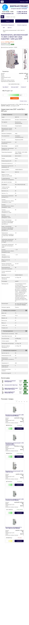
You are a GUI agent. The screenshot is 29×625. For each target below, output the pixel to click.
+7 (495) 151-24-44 (22, 12)
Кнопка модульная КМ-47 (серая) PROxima (11, 389)
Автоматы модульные (22, 25)
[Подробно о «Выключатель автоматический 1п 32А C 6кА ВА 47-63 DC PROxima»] (15, 494)
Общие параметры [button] (7, 114)
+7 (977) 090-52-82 (22, 13)
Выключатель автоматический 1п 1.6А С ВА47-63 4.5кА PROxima (14, 527)
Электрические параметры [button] (10, 350)
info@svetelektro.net (7, 13)
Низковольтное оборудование (7, 25)
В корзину (15, 98)
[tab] (14, 114)
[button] (2, 16)
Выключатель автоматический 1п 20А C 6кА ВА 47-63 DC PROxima (15, 415)
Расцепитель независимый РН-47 (10, 381)
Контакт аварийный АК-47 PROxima (10, 392)
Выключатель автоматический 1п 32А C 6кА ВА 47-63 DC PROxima (15, 499)
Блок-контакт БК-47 (11, 385)
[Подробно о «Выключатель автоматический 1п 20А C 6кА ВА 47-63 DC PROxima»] (15, 410)
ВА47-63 (9, 27)
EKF (4, 27)
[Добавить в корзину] (25, 381)
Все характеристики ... (14, 84)
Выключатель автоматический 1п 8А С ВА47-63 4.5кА (14, 471)
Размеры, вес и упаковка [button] (9, 310)
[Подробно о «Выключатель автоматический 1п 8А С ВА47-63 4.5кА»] (15, 466)
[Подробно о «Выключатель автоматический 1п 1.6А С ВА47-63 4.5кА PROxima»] (15, 522)
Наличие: (7, 44)
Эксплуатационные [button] (8, 331)
